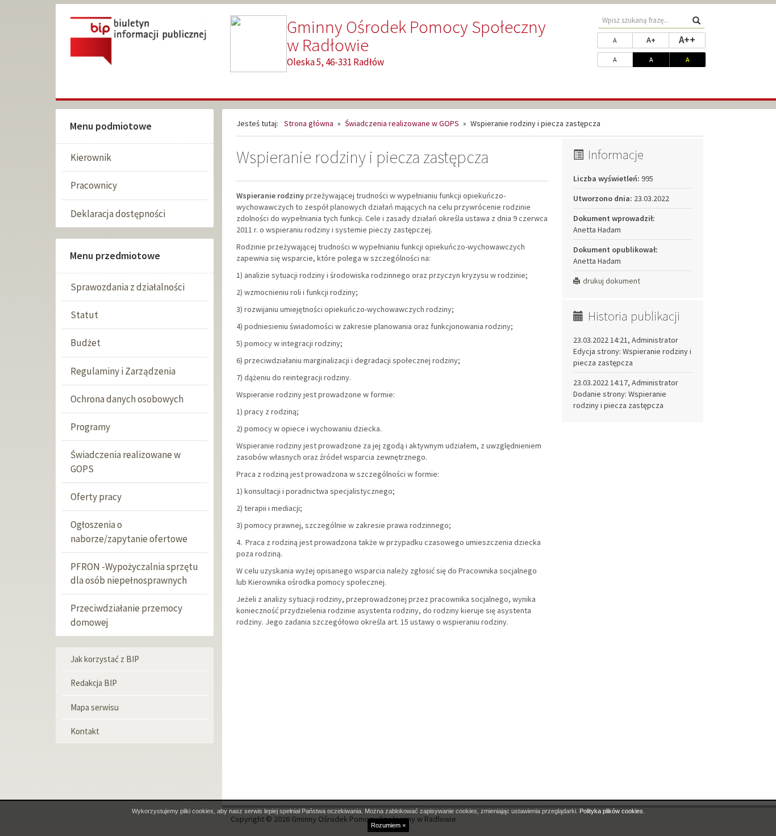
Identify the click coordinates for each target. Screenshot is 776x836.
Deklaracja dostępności (117, 213)
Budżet (85, 342)
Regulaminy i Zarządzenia (123, 371)
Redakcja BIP (93, 682)
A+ (657, 39)
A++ (692, 39)
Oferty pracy (96, 496)
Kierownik (90, 157)
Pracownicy (93, 185)
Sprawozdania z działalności (127, 287)
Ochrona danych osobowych (126, 399)
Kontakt (84, 731)
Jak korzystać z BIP (104, 659)
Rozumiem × (388, 825)
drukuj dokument (611, 281)
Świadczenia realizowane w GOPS (125, 461)
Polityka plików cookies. (612, 811)
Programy (90, 427)
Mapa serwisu (94, 707)
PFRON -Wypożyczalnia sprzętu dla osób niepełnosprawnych (134, 573)
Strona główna (308, 123)
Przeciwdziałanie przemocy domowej (126, 615)
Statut (84, 315)
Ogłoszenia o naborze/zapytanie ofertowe (128, 531)
